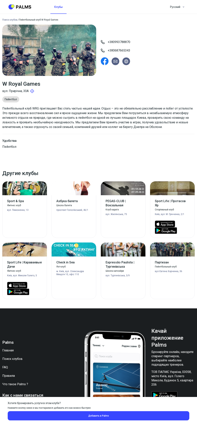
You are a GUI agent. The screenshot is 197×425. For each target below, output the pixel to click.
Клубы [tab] (58, 6)
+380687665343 (119, 50)
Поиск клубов (12, 359)
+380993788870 (119, 42)
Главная (8, 350)
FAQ (5, 367)
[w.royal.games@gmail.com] (115, 61)
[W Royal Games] (105, 61)
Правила (8, 376)
